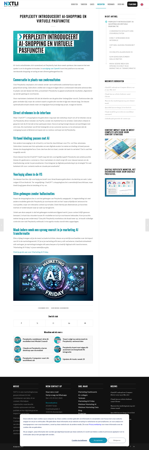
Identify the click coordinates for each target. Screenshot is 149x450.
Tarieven (81, 398)
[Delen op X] (37, 323)
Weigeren (116, 440)
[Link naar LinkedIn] (134, 446)
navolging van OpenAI (51, 68)
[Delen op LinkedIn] (69, 323)
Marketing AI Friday (86, 401)
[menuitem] (74, 4)
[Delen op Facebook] (21, 323)
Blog (80, 410)
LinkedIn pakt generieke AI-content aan (117, 118)
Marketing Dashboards (87, 392)
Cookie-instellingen (79, 440)
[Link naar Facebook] (130, 446)
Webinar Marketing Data (88, 407)
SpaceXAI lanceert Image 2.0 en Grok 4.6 (118, 107)
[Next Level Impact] (11, 4)
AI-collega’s (83, 395)
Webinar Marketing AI (87, 404)
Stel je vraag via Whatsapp (56, 395)
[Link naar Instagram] (127, 446)
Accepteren (98, 440)
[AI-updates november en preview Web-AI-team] (2, 225)
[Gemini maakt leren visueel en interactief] (147, 225)
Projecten (82, 413)
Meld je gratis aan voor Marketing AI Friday (30, 252)
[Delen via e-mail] (85, 323)
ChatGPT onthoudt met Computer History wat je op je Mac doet (121, 393)
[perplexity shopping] (53, 46)
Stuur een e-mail (52, 392)
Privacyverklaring (95, 424)
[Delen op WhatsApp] (53, 323)
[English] (142, 4)
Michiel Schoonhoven (61, 308)
